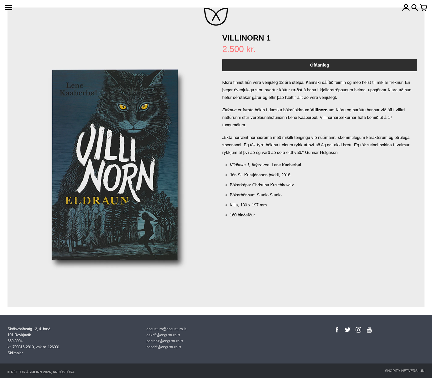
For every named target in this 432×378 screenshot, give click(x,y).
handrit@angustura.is (163, 347)
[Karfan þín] (423, 8)
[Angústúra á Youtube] (369, 333)
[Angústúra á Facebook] (337, 333)
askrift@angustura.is (163, 335)
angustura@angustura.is (166, 329)
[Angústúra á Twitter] (348, 333)
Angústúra (63, 372)
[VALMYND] (8, 7)
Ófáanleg (319, 65)
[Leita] (414, 8)
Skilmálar (15, 353)
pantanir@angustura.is (164, 341)
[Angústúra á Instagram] (358, 333)
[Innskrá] (406, 8)
